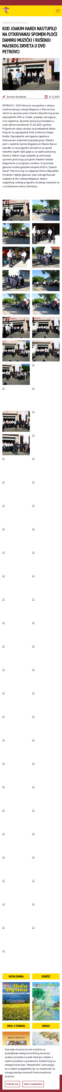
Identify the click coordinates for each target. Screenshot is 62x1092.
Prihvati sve (12, 1084)
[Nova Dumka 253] (16, 1001)
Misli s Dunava (16, 1026)
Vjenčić (46, 976)
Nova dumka (16, 976)
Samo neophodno (33, 1084)
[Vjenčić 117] (46, 1001)
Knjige (46, 1026)
